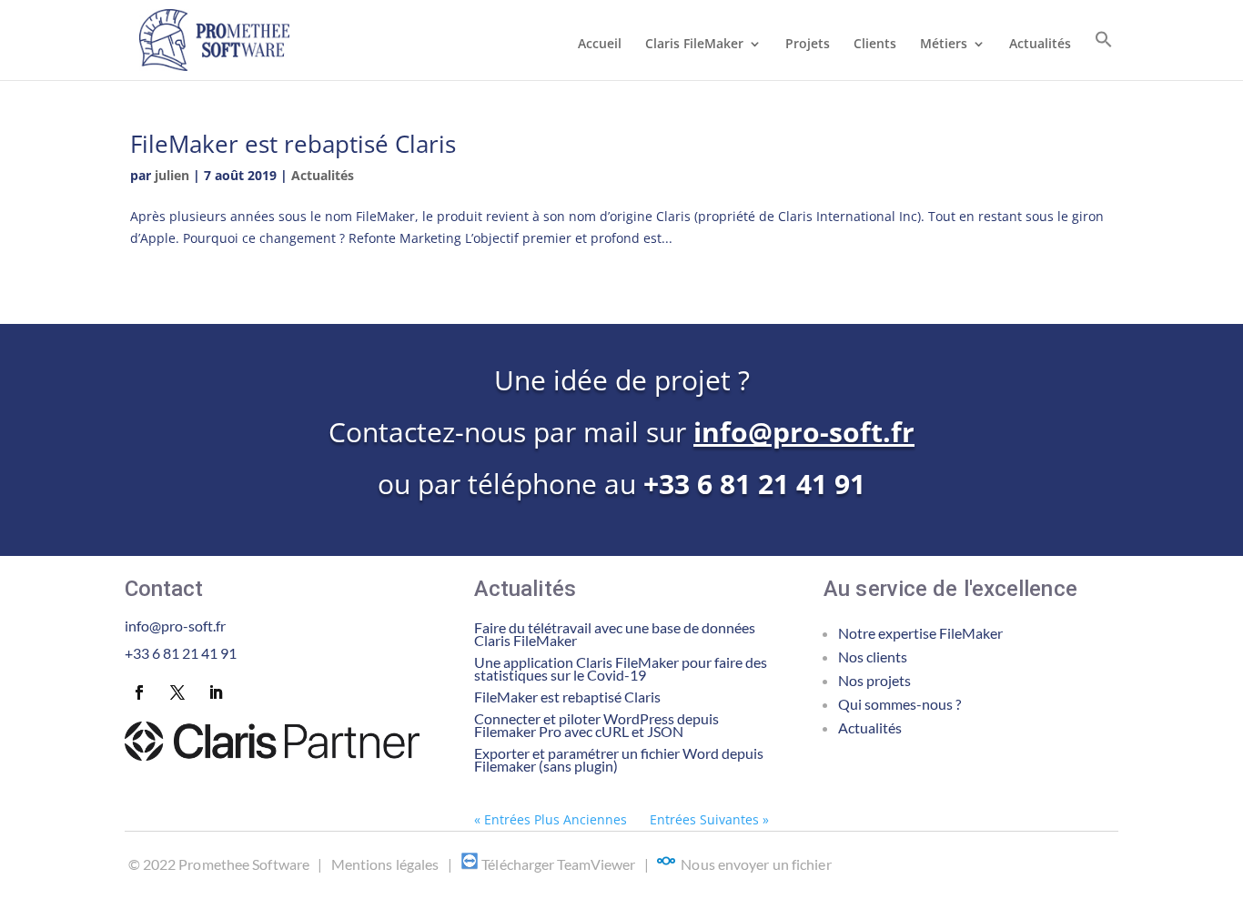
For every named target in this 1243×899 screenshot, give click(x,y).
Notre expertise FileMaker (920, 632)
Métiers (943, 44)
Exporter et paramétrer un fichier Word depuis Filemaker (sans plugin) (618, 759)
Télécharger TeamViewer (558, 864)
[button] (1104, 55)
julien (172, 175)
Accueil (600, 44)
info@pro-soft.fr (804, 431)
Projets (807, 44)
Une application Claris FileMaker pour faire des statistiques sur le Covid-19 (620, 668)
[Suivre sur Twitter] (177, 692)
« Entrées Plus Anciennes (550, 819)
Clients (875, 44)
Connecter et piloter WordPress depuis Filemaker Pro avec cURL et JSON (596, 725)
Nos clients (872, 656)
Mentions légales (385, 864)
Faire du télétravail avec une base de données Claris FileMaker (614, 634)
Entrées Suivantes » (709, 819)
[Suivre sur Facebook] (139, 692)
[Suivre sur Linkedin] (215, 692)
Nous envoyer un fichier (756, 864)
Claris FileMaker (694, 44)
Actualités (1040, 44)
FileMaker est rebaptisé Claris (293, 143)
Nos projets (874, 680)
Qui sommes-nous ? (899, 703)
